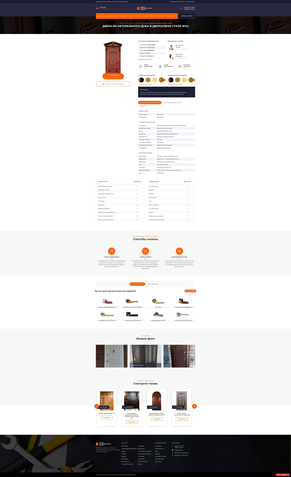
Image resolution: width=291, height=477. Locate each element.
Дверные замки (153, 284)
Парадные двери (139, 23)
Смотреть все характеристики (145, 59)
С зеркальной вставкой (127, 464)
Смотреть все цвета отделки (145, 84)
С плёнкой (123, 453)
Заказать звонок (186, 16)
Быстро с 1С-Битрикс (282, 474)
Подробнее (106, 417)
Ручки (138, 16)
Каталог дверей (113, 16)
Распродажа (158, 461)
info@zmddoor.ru (191, 1)
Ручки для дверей (137, 284)
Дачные (140, 464)
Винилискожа (124, 446)
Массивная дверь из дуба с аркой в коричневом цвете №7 (157, 414)
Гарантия (157, 453)
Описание (143, 106)
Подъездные (141, 459)
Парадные (123, 456)
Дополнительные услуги (172, 102)
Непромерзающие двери (144, 453)
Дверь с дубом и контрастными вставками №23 (182, 414)
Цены (156, 451)
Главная (121, 23)
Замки (131, 16)
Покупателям (160, 16)
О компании (101, 16)
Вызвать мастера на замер (113, 84)
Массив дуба (141, 448)
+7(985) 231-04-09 (189, 9)
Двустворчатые (125, 461)
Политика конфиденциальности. (127, 474)
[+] (171, 47)
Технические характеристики (150, 102)
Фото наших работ (159, 459)
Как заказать (158, 446)
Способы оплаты (159, 448)
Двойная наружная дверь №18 (107, 413)
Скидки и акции (148, 16)
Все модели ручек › (190, 291)
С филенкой (141, 446)
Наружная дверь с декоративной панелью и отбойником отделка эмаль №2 (131, 416)
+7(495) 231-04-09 (189, 7)
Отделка (123, 16)
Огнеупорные (124, 459)
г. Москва (103, 7)
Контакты (170, 16)
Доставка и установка (160, 456)
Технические (141, 456)
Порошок (123, 451)
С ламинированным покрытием (129, 448)
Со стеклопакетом (142, 461)
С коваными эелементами (144, 451)
